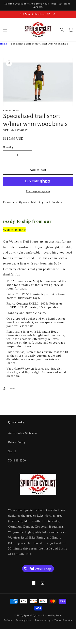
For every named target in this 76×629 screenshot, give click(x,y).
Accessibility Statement (23, 433)
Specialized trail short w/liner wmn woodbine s (39, 43)
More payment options (38, 191)
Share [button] (11, 388)
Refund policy (23, 620)
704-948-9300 (17, 460)
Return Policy (17, 442)
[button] (5, 29)
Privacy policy (43, 620)
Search (12, 451)
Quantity (8, 147)
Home (3, 43)
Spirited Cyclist (32, 615)
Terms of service (63, 620)
